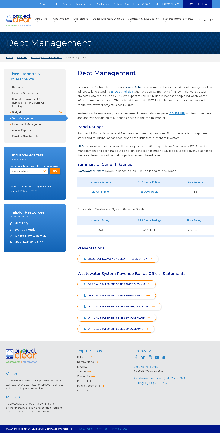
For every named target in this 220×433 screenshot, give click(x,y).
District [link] (139, 87)
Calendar (82, 357)
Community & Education (144, 18)
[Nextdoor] (164, 357)
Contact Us (103, 4)
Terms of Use (119, 428)
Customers (80, 18)
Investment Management (27, 124)
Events (54, 4)
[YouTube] (157, 357)
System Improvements (178, 18)
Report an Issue (84, 4)
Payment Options (87, 381)
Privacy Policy (85, 428)
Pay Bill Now (197, 4)
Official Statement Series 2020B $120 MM (116, 295)
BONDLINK (177, 113)
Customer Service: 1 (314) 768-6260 (131, 4)
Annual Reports (21, 130)
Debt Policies (123, 91)
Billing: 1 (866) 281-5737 (167, 4)
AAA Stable (151, 191)
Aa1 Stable (102, 191)
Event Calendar (25, 229)
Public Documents (88, 385)
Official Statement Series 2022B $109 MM (116, 284)
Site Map (102, 428)
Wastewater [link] (85, 171)
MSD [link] (80, 146)
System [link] (99, 171)
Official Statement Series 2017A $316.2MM (116, 317)
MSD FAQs (21, 223)
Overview (17, 87)
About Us (41, 18)
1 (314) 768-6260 (41, 186)
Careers (67, 4)
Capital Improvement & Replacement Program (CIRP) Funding (30, 103)
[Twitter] (143, 357)
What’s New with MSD (30, 235)
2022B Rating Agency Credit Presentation (117, 258)
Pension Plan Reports (25, 136)
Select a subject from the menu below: (34, 166)
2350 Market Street (146, 366)
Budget (16, 112)
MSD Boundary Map (28, 242)
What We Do (60, 18)
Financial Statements (25, 93)
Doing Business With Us (108, 18)
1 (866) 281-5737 (27, 191)
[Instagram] (150, 357)
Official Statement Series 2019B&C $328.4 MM (119, 306)
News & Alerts (85, 361)
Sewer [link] (129, 87)
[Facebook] (136, 357)
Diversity (82, 366)
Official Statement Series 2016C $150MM (115, 329)
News (43, 4)
